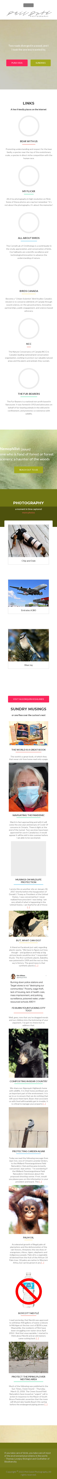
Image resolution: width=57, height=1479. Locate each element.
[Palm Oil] (28, 1209)
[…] (28, 907)
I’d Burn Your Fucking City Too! (28, 1009)
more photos (28, 512)
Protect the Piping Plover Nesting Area (28, 1378)
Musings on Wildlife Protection (28, 880)
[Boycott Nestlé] (28, 1290)
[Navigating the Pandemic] (28, 787)
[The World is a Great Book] (28, 733)
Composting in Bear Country (28, 1081)
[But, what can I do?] (28, 924)
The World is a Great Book (28, 749)
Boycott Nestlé (28, 1313)
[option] (28, 845)
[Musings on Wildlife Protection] (28, 858)
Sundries (41, 63)
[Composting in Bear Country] (28, 1053)
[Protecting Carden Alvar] (28, 1127)
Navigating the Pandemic (29, 815)
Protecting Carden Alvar (28, 1151)
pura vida (17, 63)
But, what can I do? (28, 940)
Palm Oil (28, 1237)
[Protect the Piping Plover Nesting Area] (28, 1357)
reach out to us (28, 470)
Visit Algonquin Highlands (28, 699)
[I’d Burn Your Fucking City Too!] (28, 989)
